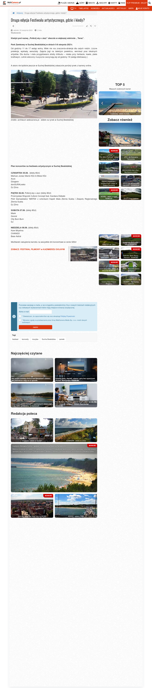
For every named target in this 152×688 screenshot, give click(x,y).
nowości (95, 8)
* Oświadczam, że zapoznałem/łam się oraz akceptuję (48, 316)
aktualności (108, 8)
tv (75, 8)
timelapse (84, 8)
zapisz (35, 327)
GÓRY (81, 3)
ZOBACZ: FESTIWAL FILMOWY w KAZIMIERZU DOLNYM (38, 249)
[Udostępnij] (13, 26)
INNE (123, 3)
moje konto (143, 8)
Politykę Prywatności (68, 316)
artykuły (121, 8)
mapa (131, 8)
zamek (61, 339)
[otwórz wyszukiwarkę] (150, 3)
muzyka (35, 339)
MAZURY (103, 3)
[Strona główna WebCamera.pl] (12, 3)
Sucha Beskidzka (49, 339)
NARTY (114, 3)
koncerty (25, 339)
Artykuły (20, 13)
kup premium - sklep (137, 3)
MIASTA (91, 3)
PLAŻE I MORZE (68, 3)
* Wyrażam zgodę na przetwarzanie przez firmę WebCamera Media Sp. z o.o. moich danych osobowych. (54, 321)
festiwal (15, 339)
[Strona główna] (14, 13)
